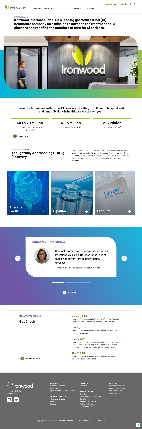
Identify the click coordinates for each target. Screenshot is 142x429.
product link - (99, 172)
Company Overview (57, 385)
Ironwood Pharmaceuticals (15, 12)
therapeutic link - (13, 172)
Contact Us (122, 4)
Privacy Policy (84, 420)
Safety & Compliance (88, 401)
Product (53, 404)
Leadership (54, 388)
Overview (83, 385)
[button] (135, 4)
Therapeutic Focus (57, 399)
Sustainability (85, 399)
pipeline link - (56, 172)
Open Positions (115, 393)
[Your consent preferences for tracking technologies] (138, 425)
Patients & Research (88, 404)
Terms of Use (101, 420)
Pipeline (53, 401)
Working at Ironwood (117, 385)
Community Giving (87, 406)
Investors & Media (110, 4)
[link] (9, 399)
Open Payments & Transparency (62, 390)
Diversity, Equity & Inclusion (90, 396)
